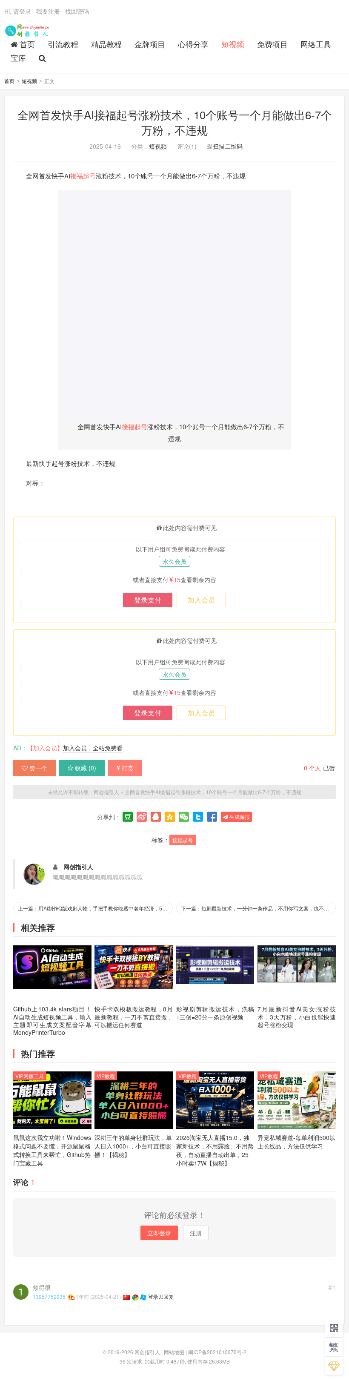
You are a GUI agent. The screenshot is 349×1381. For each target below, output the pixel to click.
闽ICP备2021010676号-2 (217, 1351)
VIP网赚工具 (29, 1076)
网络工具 (315, 43)
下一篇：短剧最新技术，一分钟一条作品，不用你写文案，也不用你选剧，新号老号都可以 (258, 908)
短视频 (232, 43)
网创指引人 (28, 30)
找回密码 (77, 11)
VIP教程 (106, 1076)
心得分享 (193, 43)
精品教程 (106, 43)
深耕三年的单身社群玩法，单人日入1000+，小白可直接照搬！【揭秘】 (133, 1146)
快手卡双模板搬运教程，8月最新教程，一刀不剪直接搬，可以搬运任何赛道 (133, 1016)
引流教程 (63, 43)
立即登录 (159, 1233)
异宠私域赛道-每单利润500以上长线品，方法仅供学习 (296, 1141)
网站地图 (174, 1351)
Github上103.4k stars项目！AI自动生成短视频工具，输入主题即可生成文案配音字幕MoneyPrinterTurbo (52, 1020)
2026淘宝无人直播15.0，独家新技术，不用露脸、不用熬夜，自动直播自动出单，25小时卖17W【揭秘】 (215, 1150)
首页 (27, 43)
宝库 (18, 57)
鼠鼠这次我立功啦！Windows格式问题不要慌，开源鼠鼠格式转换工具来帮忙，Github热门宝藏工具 (52, 1150)
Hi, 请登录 (17, 11)
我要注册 (48, 11)
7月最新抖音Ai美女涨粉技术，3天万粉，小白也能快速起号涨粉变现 (296, 1016)
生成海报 (239, 816)
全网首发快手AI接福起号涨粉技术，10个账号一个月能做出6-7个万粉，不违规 (174, 122)
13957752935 (49, 1296)
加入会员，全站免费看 (93, 748)
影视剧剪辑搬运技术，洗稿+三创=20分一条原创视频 (215, 1013)
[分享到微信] (184, 817)
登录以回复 (161, 1296)
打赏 (128, 768)
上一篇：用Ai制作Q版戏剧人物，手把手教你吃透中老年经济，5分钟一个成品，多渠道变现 (95, 908)
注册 (196, 1233)
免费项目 (272, 43)
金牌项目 (149, 43)
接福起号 (83, 175)
